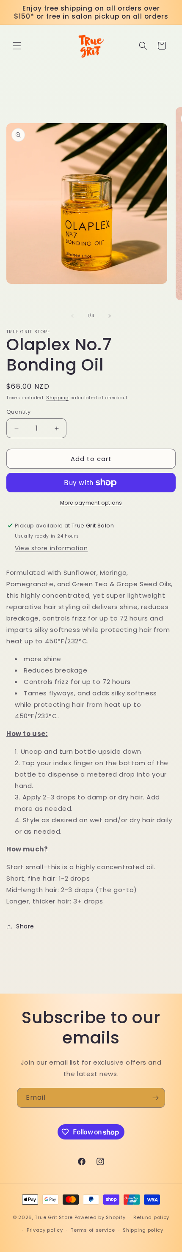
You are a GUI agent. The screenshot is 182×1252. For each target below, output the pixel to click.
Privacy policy (45, 1230)
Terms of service (93, 1230)
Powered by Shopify (100, 1217)
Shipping (57, 398)
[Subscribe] (155, 1098)
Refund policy (151, 1217)
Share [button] (25, 926)
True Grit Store (54, 1217)
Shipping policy (143, 1230)
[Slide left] (72, 316)
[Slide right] (109, 316)
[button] (17, 45)
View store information (51, 548)
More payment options (91, 502)
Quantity (18, 412)
